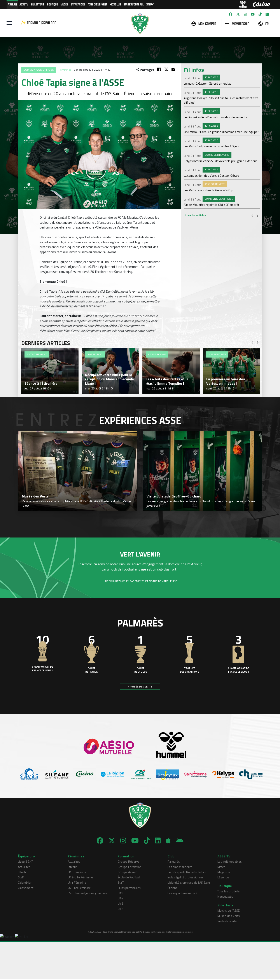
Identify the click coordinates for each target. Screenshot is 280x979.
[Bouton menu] (9, 23)
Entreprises (78, 4)
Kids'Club (115, 4)
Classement (25, 887)
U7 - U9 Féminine (79, 887)
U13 (120, 903)
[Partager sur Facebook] (159, 69)
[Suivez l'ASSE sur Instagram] (245, 14)
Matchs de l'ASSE (228, 910)
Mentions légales (130, 932)
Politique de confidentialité (151, 932)
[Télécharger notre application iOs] (168, 841)
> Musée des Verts (140, 686)
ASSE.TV (23, 4)
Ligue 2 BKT (25, 861)
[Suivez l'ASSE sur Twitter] (238, 14)
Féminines (65, 70)
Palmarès (174, 861)
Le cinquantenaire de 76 (183, 893)
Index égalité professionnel (185, 877)
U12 (120, 908)
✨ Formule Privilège (38, 23)
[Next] (257, 215)
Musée (64, 4)
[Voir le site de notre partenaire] (29, 774)
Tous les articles (195, 215)
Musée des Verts (228, 915)
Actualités (24, 866)
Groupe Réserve (129, 861)
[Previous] (252, 215)
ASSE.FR (12, 4)
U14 (120, 898)
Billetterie (37, 4)
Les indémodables (229, 861)
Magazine (223, 872)
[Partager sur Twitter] (166, 69)
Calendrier (25, 882)
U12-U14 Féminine (80, 877)
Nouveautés (225, 896)
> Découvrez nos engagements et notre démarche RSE (140, 581)
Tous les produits (228, 891)
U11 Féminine (77, 882)
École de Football (129, 877)
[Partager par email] (173, 69)
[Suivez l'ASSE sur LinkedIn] (267, 14)
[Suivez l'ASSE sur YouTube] (252, 14)
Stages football (134, 4)
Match (221, 866)
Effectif (22, 872)
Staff (21, 877)
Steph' (150, 4)
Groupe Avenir (127, 872)
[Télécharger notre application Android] (180, 841)
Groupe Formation (130, 866)
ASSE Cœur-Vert (97, 4)
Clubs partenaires (129, 887)
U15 (120, 893)
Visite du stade (227, 921)
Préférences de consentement (179, 932)
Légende (223, 877)
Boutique (52, 4)
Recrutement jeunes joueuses (87, 893)
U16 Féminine (77, 872)
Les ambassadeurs (180, 866)
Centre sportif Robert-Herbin (187, 872)
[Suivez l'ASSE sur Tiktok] (260, 14)
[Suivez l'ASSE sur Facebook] (230, 14)
